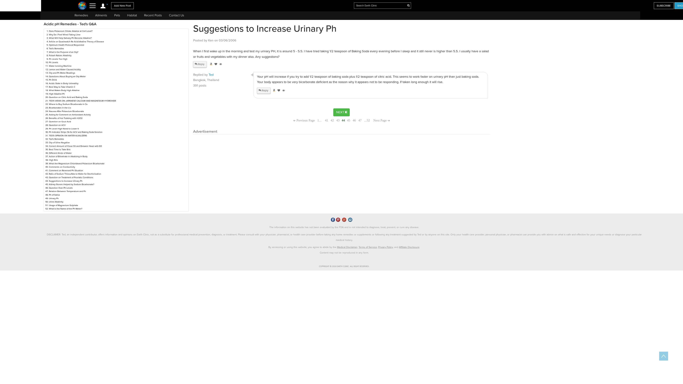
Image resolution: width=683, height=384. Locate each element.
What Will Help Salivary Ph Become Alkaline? (70, 38)
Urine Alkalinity (56, 202)
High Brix (53, 160)
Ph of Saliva (54, 195)
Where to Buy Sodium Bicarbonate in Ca (68, 104)
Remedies (81, 15)
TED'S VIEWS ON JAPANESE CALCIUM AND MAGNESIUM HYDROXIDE (82, 101)
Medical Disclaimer (347, 247)
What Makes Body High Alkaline (64, 90)
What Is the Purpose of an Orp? (63, 52)
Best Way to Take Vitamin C (62, 87)
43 (338, 120)
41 (326, 120)
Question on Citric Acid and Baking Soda (68, 97)
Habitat (132, 15)
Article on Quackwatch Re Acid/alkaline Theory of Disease (76, 41)
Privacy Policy (385, 247)
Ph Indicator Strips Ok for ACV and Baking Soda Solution (75, 132)
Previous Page (305, 120)
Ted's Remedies (56, 48)
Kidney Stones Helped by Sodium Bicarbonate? (71, 184)
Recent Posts (153, 15)
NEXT (340, 112)
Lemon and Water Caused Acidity (65, 69)
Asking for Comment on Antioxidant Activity (70, 114)
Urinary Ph (54, 198)
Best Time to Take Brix (59, 149)
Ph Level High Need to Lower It (64, 128)
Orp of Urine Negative (59, 142)
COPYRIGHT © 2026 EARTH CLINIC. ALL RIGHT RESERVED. (344, 266)
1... (319, 120)
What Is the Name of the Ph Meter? (65, 208)
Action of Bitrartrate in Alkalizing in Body (68, 156)
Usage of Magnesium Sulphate (63, 205)
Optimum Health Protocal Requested (66, 45)
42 (332, 120)
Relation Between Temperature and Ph (67, 191)
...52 (367, 120)
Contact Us (176, 15)
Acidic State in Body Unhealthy (63, 83)
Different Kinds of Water (60, 153)
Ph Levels (53, 62)
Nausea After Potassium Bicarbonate (66, 111)
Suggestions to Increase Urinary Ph (66, 181)
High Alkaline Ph (57, 94)
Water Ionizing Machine (60, 66)
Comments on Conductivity (62, 167)
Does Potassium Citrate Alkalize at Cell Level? (71, 31)
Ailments (101, 15)
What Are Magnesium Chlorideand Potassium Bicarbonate (76, 163)
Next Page (380, 120)
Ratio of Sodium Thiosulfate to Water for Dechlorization (75, 174)
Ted (211, 75)
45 (348, 120)
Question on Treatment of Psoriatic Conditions (71, 177)
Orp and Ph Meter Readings (62, 73)
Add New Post (122, 5)
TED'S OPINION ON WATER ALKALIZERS (68, 135)
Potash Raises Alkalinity (60, 55)
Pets (117, 15)
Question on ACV (57, 125)
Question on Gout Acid (60, 121)
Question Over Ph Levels (61, 188)
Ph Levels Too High (58, 59)
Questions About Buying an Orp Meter (67, 76)
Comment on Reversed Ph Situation (66, 170)
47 (360, 120)
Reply (200, 64)
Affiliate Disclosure (409, 247)
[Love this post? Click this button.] (215, 64)
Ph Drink (53, 80)
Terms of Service (368, 247)
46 (354, 120)
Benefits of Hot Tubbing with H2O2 (66, 118)
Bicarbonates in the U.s (60, 107)
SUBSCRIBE (664, 5)
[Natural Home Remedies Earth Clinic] (82, 5)
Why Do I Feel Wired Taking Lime (64, 34)
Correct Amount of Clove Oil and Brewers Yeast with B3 (75, 146)
